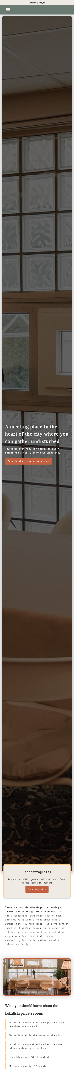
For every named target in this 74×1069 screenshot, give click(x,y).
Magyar (42, 3)
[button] (8, 10)
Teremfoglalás (37, 889)
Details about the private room (28, 461)
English (32, 3)
